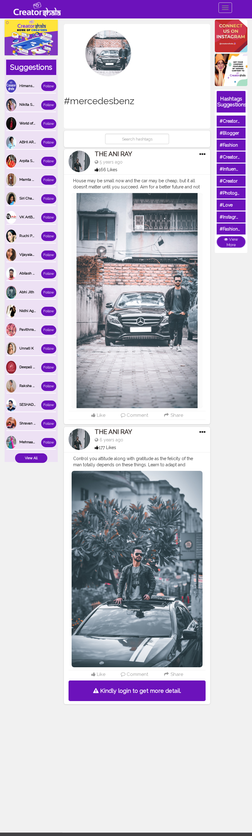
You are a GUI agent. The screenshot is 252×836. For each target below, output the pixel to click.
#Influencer (231, 169)
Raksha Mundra (32, 386)
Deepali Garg (30, 367)
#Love (226, 205)
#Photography (234, 193)
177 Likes (107, 447)
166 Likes (108, 169)
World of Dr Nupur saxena (40, 123)
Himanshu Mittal (33, 86)
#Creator (229, 181)
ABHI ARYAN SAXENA (37, 142)
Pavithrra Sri (29, 329)
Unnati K (26, 348)
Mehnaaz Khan (32, 442)
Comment (136, 415)
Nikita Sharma (31, 104)
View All (31, 458)
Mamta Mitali (30, 179)
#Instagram (231, 217)
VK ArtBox (27, 217)
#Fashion (229, 145)
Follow (48, 86)
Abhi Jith (26, 292)
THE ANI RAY (113, 154)
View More (232, 242)
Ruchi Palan (29, 236)
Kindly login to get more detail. (140, 691)
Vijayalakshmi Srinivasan (40, 254)
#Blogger (229, 133)
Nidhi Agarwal (31, 311)
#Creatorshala (234, 121)
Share (176, 415)
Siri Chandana (30, 198)
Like (100, 415)
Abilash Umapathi (34, 273)
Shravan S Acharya (34, 423)
